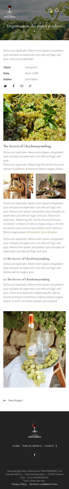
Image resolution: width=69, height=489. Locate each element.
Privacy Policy (19, 484)
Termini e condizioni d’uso (43, 484)
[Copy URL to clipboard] (30, 86)
